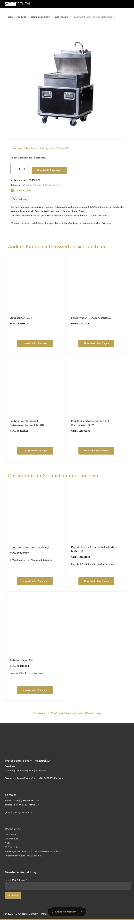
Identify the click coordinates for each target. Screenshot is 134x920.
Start (10, 17)
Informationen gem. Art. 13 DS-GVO (24, 855)
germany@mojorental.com (19, 812)
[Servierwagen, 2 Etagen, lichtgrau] (96, 282)
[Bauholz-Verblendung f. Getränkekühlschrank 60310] (35, 385)
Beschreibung (20, 199)
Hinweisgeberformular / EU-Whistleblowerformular (32, 851)
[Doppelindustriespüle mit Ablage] (35, 511)
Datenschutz (11, 838)
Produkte (21, 17)
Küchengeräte (61, 17)
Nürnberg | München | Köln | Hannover (25, 770)
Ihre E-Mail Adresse (16, 880)
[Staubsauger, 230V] (35, 282)
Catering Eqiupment (40, 17)
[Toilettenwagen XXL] (35, 624)
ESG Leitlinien (12, 847)
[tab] (19, 199)
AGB (7, 843)
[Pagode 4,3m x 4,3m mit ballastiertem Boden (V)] (96, 511)
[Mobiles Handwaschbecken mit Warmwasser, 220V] (96, 385)
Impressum (11, 834)
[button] (127, 4)
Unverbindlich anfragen (49, 170)
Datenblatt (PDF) (23, 190)
